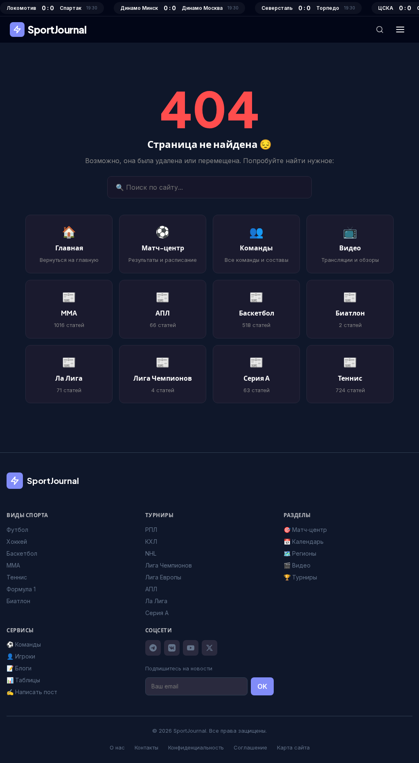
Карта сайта (293, 747)
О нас (117, 747)
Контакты (146, 747)
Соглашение (250, 747)
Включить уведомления (215, 420)
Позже (209, 441)
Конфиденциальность (196, 747)
